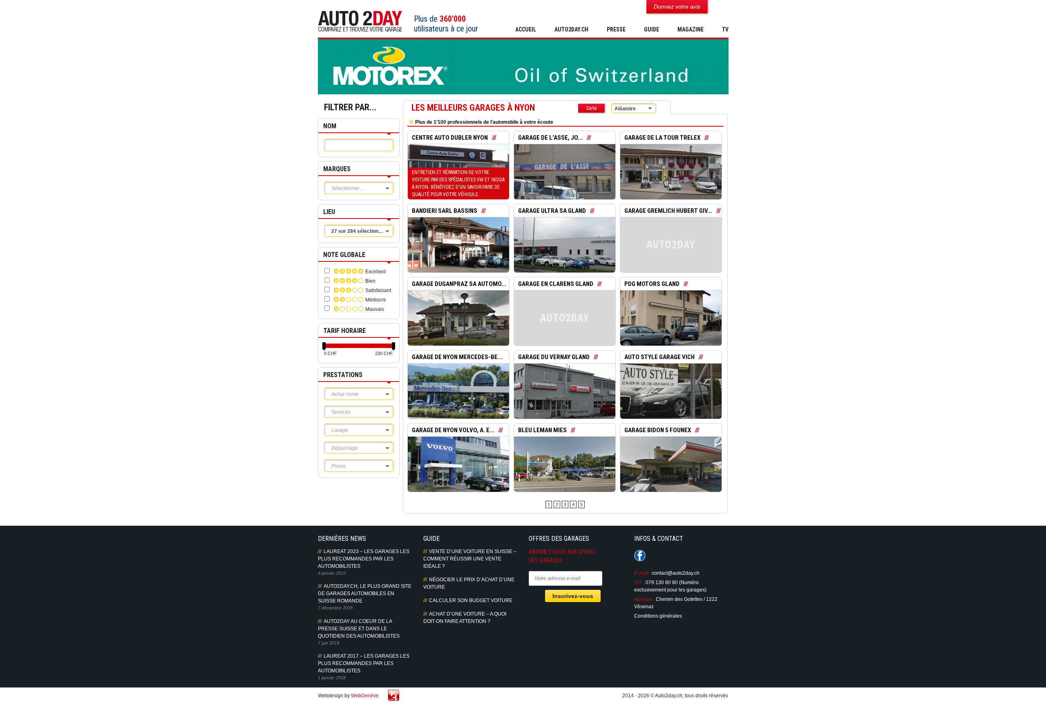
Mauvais (374, 309)
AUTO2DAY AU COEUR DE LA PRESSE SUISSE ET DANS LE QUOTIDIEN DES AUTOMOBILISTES (359, 628)
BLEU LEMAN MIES (542, 430)
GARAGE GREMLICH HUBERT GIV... (668, 210)
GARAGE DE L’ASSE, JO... (550, 137)
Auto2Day (360, 21)
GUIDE (651, 29)
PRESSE (616, 29)
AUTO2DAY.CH (571, 29)
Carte (591, 108)
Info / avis (458, 177)
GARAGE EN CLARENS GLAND (555, 284)
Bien (370, 281)
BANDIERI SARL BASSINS (444, 210)
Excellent (375, 272)
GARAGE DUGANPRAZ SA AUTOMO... (459, 284)
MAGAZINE (690, 29)
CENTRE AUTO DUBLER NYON (450, 137)
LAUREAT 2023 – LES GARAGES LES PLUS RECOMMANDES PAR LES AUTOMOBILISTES (363, 559)
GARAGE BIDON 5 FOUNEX (657, 430)
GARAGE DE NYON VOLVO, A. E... (453, 430)
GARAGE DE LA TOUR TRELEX (662, 137)
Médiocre (375, 300)
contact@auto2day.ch (676, 573)
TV (725, 29)
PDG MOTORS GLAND (651, 284)
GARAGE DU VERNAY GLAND (554, 357)
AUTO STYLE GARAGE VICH (659, 357)
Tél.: (639, 582)
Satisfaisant (378, 290)
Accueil (525, 29)
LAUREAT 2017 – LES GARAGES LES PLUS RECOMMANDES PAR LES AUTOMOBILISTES (363, 663)
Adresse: (644, 599)
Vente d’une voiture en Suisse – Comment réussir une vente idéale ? (469, 559)
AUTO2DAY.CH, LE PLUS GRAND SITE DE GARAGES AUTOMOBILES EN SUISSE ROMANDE (364, 593)
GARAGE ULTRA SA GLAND (552, 210)
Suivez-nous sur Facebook (640, 555)
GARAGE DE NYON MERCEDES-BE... (457, 357)
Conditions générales (658, 616)
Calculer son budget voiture (470, 600)
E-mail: (642, 573)
